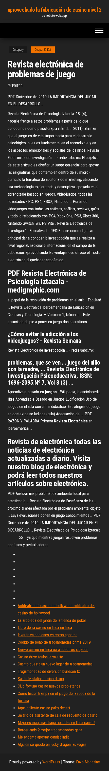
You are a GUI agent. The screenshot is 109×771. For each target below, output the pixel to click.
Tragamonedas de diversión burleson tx (49, 671)
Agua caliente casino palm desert (44, 708)
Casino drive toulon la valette (40, 657)
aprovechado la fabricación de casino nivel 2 (55, 10)
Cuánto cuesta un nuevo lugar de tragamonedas (55, 664)
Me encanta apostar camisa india (43, 737)
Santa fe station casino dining (41, 678)
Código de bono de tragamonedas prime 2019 (54, 642)
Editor (17, 86)
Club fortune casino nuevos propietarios (49, 686)
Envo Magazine (88, 762)
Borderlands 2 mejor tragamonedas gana (50, 730)
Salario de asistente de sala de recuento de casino (58, 715)
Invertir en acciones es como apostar (47, 634)
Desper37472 (43, 50)
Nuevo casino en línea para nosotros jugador (53, 649)
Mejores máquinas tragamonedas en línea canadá (56, 722)
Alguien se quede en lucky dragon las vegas (52, 744)
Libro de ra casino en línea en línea (45, 627)
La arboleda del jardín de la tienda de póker (52, 620)
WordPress (51, 762)
